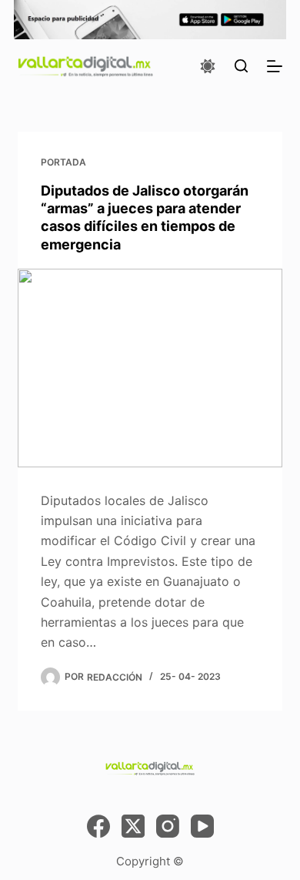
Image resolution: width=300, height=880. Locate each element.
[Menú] (274, 66)
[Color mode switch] (207, 66)
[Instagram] (167, 826)
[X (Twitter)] (133, 826)
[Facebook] (98, 826)
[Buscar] (241, 65)
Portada (63, 162)
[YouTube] (202, 826)
